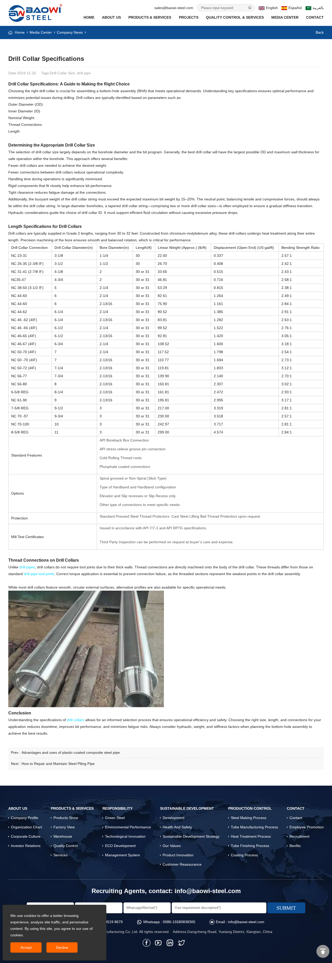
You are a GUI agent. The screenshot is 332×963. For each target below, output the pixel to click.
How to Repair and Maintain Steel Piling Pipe (58, 764)
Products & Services (149, 17)
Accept (26, 947)
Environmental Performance (128, 827)
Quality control (65, 846)
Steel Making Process (248, 818)
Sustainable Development (187, 808)
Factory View (64, 827)
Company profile (24, 818)
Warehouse (62, 836)
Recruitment (299, 836)
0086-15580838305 (179, 922)
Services (60, 855)
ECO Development (120, 846)
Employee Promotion (306, 827)
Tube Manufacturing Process (254, 827)
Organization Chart (26, 827)
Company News (70, 32)
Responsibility (117, 808)
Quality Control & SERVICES (235, 17)
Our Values (172, 846)
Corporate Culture (25, 836)
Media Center (285, 17)
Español (295, 8)
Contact (315, 17)
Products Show (65, 818)
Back (320, 32)
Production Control (250, 808)
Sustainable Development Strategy (191, 836)
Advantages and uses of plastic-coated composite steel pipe (71, 752)
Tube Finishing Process (250, 846)
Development (173, 818)
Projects (188, 17)
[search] (249, 7)
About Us (111, 17)
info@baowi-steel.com (208, 890)
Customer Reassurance (182, 864)
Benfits (295, 846)
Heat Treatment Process (251, 836)
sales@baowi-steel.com (173, 8)
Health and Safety (177, 827)
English (272, 8)
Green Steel (115, 818)
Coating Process (244, 855)
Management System (122, 855)
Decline (62, 947)
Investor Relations (25, 846)
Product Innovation (178, 855)
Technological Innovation (125, 836)
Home (89, 17)
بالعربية (318, 8)
